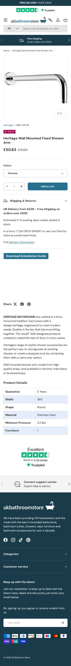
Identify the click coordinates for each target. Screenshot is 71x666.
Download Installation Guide (26, 256)
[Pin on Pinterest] (29, 304)
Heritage (8, 125)
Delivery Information (21, 242)
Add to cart (47, 186)
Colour (7, 165)
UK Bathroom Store (20, 657)
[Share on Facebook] (22, 304)
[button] (65, 20)
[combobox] (35, 28)
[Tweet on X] (15, 304)
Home (6, 51)
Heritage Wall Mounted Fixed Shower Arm (32, 51)
